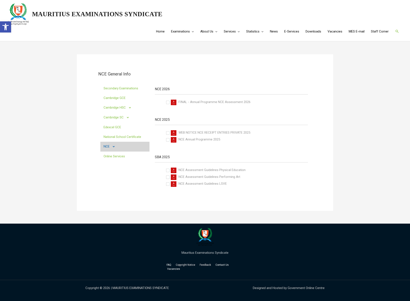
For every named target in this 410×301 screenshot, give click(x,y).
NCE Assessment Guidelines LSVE (203, 184)
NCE (107, 146)
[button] (5, 26)
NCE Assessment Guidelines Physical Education (212, 170)
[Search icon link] (397, 31)
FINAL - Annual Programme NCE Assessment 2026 (214, 102)
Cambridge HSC (115, 107)
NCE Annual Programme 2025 (199, 139)
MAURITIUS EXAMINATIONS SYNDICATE (97, 14)
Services (230, 31)
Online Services (114, 156)
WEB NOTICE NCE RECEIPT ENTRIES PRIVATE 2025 (214, 132)
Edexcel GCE (112, 127)
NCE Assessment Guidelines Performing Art (209, 177)
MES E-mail (357, 31)
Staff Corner (380, 31)
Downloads (313, 31)
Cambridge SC (114, 117)
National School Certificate (122, 137)
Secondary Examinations (121, 88)
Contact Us (222, 264)
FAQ (169, 264)
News (274, 31)
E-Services (291, 31)
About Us (206, 31)
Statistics (252, 31)
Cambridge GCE (115, 98)
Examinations (180, 31)
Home (160, 31)
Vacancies (335, 31)
